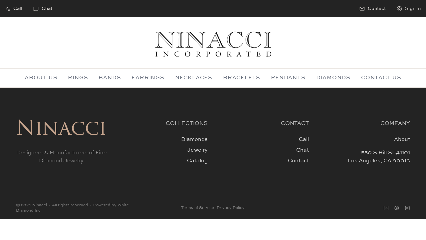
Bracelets (241, 78)
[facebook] (396, 208)
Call (17, 8)
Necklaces (193, 78)
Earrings (147, 78)
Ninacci (61, 130)
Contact (298, 161)
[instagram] (407, 208)
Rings (78, 78)
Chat (47, 8)
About (402, 139)
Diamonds (333, 78)
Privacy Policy (231, 208)
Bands (110, 78)
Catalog (197, 161)
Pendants (288, 78)
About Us (41, 78)
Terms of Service (197, 208)
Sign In (413, 8)
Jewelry (197, 150)
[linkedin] (386, 208)
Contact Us (381, 78)
